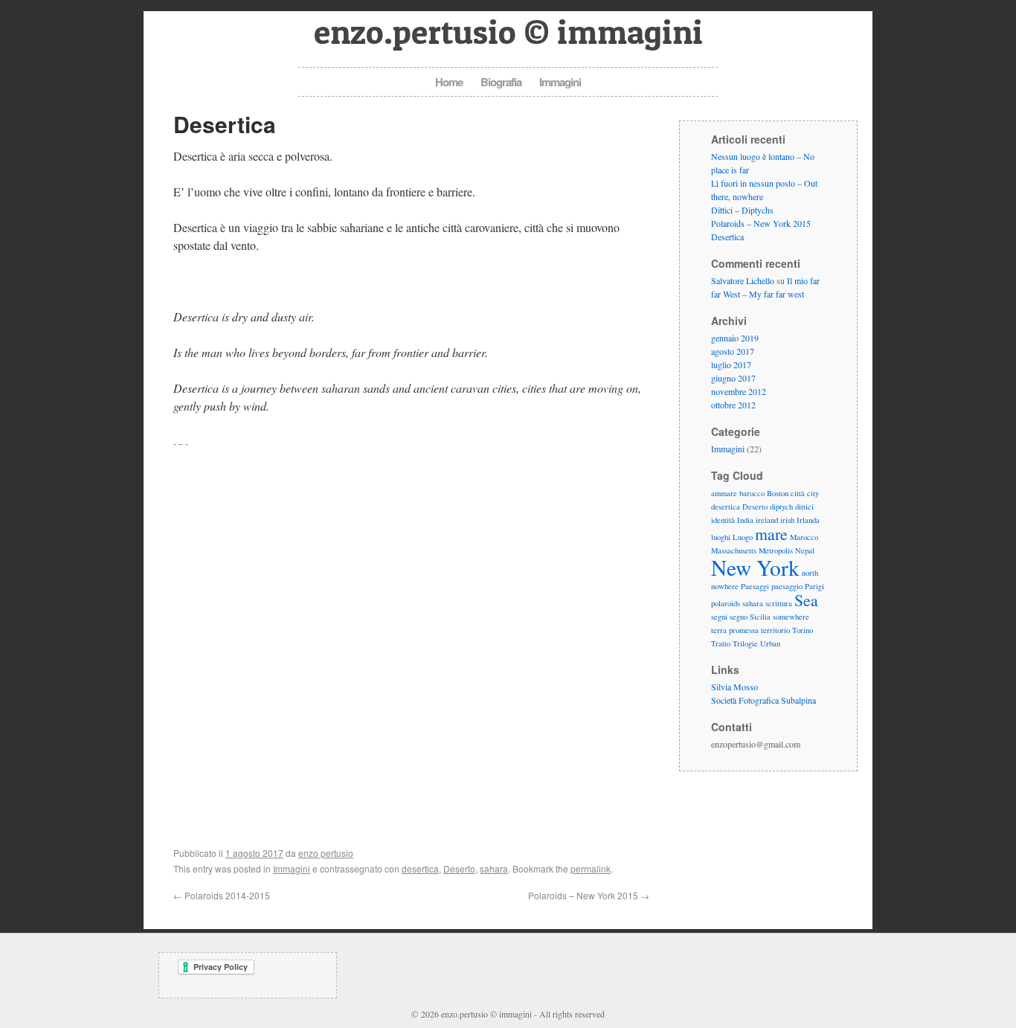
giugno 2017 (733, 378)
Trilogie (745, 643)
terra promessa (735, 630)
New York (755, 567)
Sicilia (760, 616)
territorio (775, 630)
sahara (494, 868)
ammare (724, 493)
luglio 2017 (731, 364)
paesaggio (787, 586)
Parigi (814, 586)
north (810, 573)
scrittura (778, 603)
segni (719, 616)
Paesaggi (755, 586)
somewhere (791, 616)
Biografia (500, 82)
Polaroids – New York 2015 (588, 895)
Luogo (743, 537)
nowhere (725, 586)
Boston (777, 493)
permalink (590, 868)
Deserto (459, 868)
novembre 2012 (738, 391)
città (798, 493)
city (813, 493)
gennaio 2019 (735, 338)
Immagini (560, 82)
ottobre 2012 (733, 405)
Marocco (804, 537)
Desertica (727, 236)
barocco (752, 493)
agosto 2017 (732, 351)
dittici (804, 506)
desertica (420, 868)
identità (723, 520)
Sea (806, 600)
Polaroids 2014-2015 (221, 895)
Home (449, 82)
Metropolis (776, 550)
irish (787, 520)
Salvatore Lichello (742, 280)
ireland (767, 520)
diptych (781, 506)
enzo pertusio (325, 853)
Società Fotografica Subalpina (763, 700)
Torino (802, 630)
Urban (770, 643)
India (745, 520)
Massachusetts (733, 550)
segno (738, 616)
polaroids (725, 603)
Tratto (720, 643)
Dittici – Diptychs (742, 210)
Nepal (804, 550)
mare (771, 533)
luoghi (720, 537)
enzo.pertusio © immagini (508, 31)
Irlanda (808, 520)
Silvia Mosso (734, 687)
